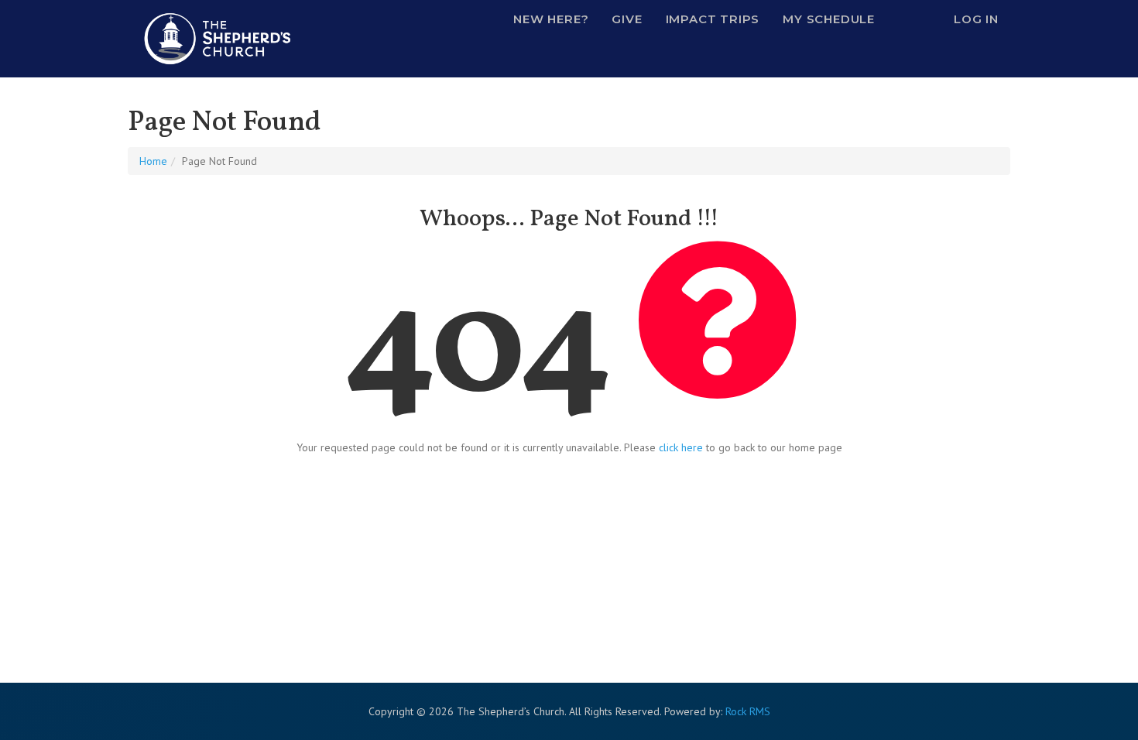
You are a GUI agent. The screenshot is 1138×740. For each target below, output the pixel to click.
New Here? (550, 19)
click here (681, 447)
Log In (976, 19)
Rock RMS (747, 711)
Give (627, 19)
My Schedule (829, 19)
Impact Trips (713, 19)
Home (153, 161)
